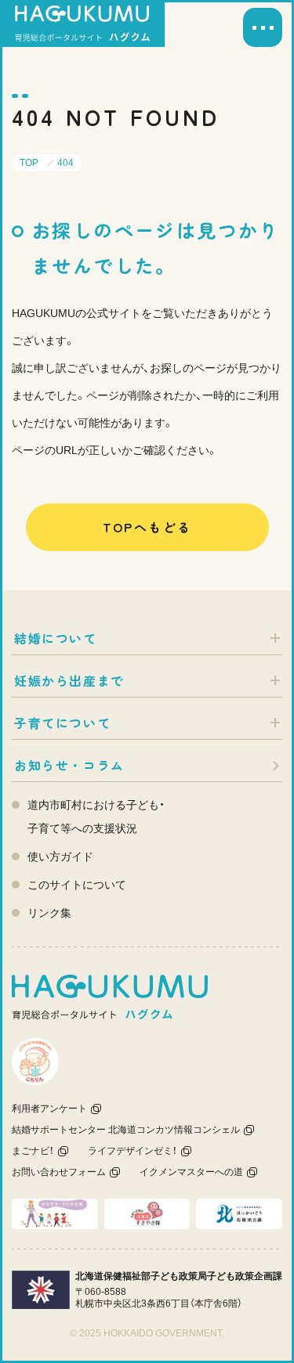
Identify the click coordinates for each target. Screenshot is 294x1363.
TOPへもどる (147, 526)
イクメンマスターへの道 (191, 1171)
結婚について (55, 638)
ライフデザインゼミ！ (132, 1150)
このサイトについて (76, 884)
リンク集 (49, 913)
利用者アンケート (49, 1108)
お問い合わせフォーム (59, 1171)
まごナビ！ (33, 1150)
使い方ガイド (60, 856)
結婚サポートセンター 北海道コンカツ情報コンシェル (126, 1129)
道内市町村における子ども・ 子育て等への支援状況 (96, 817)
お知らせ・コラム (69, 764)
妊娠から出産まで (69, 680)
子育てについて (62, 722)
